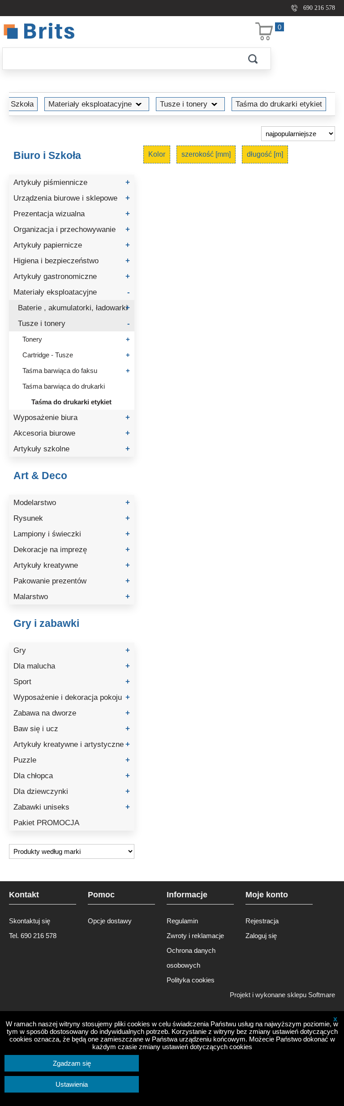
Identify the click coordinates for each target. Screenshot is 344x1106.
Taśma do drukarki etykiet (279, 104)
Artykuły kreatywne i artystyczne (71, 744)
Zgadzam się (72, 1063)
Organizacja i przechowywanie (71, 229)
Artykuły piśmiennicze (71, 182)
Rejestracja (262, 921)
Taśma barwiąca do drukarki (63, 386)
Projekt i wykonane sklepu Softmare (282, 995)
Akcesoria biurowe (71, 433)
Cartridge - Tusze (76, 355)
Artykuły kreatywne (71, 565)
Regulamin (182, 921)
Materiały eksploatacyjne (90, 104)
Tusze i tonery (183, 104)
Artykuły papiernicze (71, 245)
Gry (71, 650)
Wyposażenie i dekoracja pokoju (71, 697)
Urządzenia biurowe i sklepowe (71, 198)
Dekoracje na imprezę (71, 549)
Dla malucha (71, 666)
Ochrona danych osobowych (191, 958)
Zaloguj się (261, 935)
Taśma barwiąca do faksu (76, 370)
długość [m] (265, 154)
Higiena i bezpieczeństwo (71, 261)
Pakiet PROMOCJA (46, 823)
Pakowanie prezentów (71, 581)
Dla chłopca (71, 776)
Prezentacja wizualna (71, 214)
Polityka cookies (191, 980)
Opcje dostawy (110, 921)
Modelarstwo (71, 502)
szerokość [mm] (206, 154)
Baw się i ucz (71, 728)
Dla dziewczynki (71, 791)
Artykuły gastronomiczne (71, 276)
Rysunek (71, 518)
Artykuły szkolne (71, 449)
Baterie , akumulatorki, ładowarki (74, 308)
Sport (71, 681)
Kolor (156, 154)
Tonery (76, 339)
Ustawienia (72, 1084)
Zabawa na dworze (71, 713)
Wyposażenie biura (71, 417)
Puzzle (71, 760)
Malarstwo (71, 596)
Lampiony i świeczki (71, 534)
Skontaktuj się (29, 921)
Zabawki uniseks (71, 807)
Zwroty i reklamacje (195, 935)
